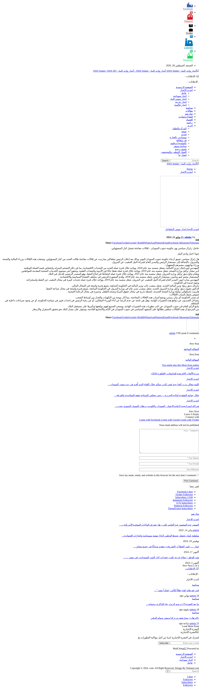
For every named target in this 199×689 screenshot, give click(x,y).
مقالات (189, 110)
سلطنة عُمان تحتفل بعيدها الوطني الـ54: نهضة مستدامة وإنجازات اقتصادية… (160, 535)
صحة (184, 131)
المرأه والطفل (179, 128)
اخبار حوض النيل (178, 99)
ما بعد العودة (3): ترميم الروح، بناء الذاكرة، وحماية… (172, 604)
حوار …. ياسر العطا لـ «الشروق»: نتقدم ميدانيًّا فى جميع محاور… (166, 546)
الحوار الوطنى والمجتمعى (174, 152)
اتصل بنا (182, 155)
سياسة (189, 108)
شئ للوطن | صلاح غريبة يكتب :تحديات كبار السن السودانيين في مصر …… (161, 557)
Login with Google (170, 419)
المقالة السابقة (191, 349)
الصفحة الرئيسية (184, 87)
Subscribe (163, 643)
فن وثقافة (181, 140)
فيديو (184, 134)
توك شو (189, 113)
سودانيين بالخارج (178, 137)
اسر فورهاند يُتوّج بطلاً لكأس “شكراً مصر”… (176, 590)
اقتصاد (189, 119)
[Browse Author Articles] (193, 330)
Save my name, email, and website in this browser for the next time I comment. (157, 475)
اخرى (190, 125)
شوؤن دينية (181, 149)
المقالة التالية (192, 360)
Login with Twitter (189, 419)
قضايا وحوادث (185, 116)
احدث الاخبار (186, 90)
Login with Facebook (150, 419)
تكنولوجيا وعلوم (178, 143)
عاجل (184, 93)
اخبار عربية (181, 102)
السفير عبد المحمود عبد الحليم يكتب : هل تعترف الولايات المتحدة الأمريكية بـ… (159, 524)
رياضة (190, 122)
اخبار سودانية (180, 96)
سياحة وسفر (180, 146)
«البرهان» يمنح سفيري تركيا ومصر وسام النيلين (174, 618)
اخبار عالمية (180, 105)
